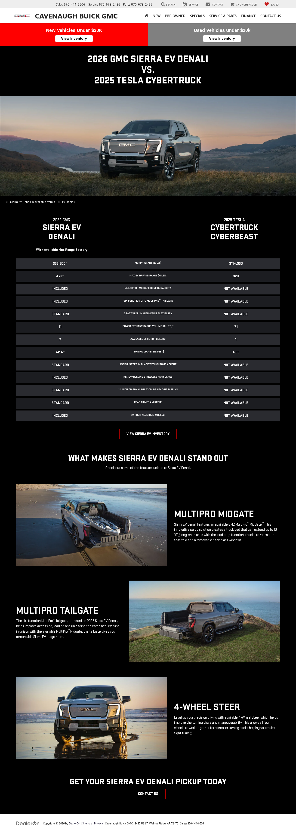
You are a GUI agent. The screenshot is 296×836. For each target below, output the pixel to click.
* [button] (142, 263)
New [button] (156, 15)
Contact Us (148, 794)
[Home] (146, 15)
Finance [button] (248, 15)
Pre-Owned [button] (175, 15)
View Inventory (74, 38)
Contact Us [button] (270, 15)
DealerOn (74, 823)
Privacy (98, 823)
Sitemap (87, 823)
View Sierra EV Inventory (148, 434)
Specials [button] (197, 15)
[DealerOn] (28, 823)
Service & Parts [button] (223, 15)
